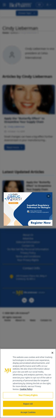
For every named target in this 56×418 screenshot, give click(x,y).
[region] (28, 383)
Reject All (28, 403)
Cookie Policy (26, 389)
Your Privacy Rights (28, 395)
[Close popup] (48, 196)
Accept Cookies (28, 412)
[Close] (52, 353)
